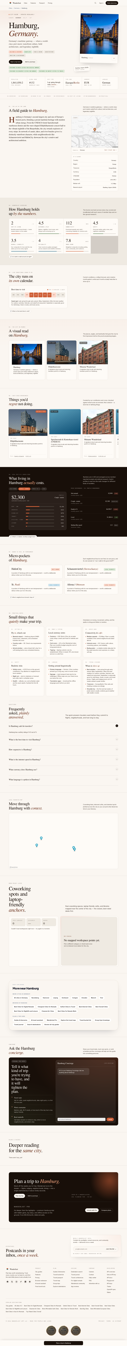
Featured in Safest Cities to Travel (51, 71)
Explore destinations (59, 1286)
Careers (91, 1272)
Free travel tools (40, 1286)
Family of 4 (35, 488)
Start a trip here (16, 62)
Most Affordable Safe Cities (50, 1308)
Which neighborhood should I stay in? (22, 597)
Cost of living (74, 96)
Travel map (56, 1280)
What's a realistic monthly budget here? (23, 536)
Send (110, 1119)
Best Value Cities (110, 1306)
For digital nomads (76, 1280)
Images (47, 96)
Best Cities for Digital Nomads (24, 1007)
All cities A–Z (18, 1306)
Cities (25, 3)
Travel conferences (77, 1277)
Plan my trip (19, 1196)
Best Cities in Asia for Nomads (15, 1311)
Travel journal (18, 1024)
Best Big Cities (84, 1308)
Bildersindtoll (92, 456)
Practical (103, 96)
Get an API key (111, 1274)
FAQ (90, 1280)
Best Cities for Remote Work (67, 1011)
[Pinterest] (30, 1281)
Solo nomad (13, 488)
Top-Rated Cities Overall (33, 1311)
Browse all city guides (52, 1024)
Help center (92, 1277)
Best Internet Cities (85, 1007)
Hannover (46, 998)
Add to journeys (30, 62)
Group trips (56, 1283)
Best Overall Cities (102, 1007)
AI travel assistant (37, 1020)
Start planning (111, 3)
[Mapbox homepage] (13, 867)
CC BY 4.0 (28, 456)
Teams (109, 1286)
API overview (111, 1272)
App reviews (75, 1286)
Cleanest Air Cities (48, 1011)
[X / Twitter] (12, 1281)
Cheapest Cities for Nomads (47, 1007)
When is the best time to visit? (20, 311)
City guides (38, 1272)
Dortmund (65, 998)
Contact (91, 1274)
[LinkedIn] (25, 1281)
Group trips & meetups (102, 1020)
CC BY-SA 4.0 (102, 456)
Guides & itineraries (20, 1020)
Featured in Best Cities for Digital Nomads (24, 67)
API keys (109, 1283)
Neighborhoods (90, 96)
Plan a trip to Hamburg (63, 1343)
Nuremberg (35, 998)
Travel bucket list (85, 1020)
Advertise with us (94, 1283)
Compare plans (106, 1210)
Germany (17, 8)
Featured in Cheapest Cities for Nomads (23, 71)
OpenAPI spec (111, 1289)
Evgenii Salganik (19, 456)
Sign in (101, 3)
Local (44, 488)
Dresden (84, 998)
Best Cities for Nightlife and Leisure (26, 1011)
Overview (11, 96)
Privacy (102, 1321)
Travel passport (58, 1277)
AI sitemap (117, 1321)
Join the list (111, 1249)
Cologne (75, 998)
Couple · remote (24, 488)
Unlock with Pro (92, 1210)
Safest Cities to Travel (67, 1007)
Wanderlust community (78, 1283)
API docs (109, 1277)
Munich (93, 998)
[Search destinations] (95, 3)
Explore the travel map (68, 1020)
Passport (42, 3)
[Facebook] (7, 1281)
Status (109, 1292)
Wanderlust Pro (52, 1020)
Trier (101, 998)
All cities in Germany (21, 998)
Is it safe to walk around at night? (21, 256)
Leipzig (55, 998)
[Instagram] (16, 1281)
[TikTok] (21, 1281)
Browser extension (41, 1280)
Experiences (59, 96)
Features (33, 3)
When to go (36, 96)
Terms (108, 1321)
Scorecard (23, 96)
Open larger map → (111, 150)
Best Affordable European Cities (100, 1308)
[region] (63, 841)
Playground (110, 1280)
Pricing (50, 3)
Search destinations (34, 1024)
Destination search (76, 1272)
